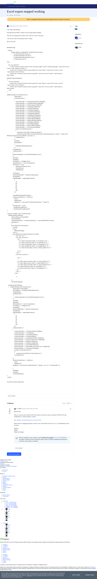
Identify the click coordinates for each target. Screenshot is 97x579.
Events (4, 488)
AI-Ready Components (11, 466)
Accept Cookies (76, 575)
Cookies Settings (89, 575)
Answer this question (14, 454)
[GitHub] (6, 519)
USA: (11, 502)
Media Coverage (6, 549)
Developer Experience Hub (9, 476)
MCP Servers (3, 466)
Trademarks (93, 567)
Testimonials (5, 496)
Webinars (5, 483)
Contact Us (5, 501)
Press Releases (6, 548)
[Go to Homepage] (14, 3)
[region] (48, 575)
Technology (5, 545)
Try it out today (58, 437)
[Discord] (6, 520)
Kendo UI (2, 463)
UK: (11, 503)
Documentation (6, 478)
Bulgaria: (12, 506)
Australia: (12, 507)
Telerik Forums (11, 6)
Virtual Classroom (7, 487)
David (10, 26)
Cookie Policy (29, 575)
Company (5, 544)
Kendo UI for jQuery (20, 6)
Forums (4, 481)
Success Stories (6, 495)
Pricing (4, 471)
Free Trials (5, 470)
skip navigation (10, 3)
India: (11, 504)
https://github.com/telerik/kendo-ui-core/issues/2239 (27, 420)
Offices (4, 552)
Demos (4, 477)
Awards (4, 547)
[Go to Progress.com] (4, 539)
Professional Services (7, 485)
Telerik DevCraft (4, 461)
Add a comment (11, 395)
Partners (4, 486)
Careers (4, 551)
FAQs (4, 490)
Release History (6, 479)
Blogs (4, 482)
